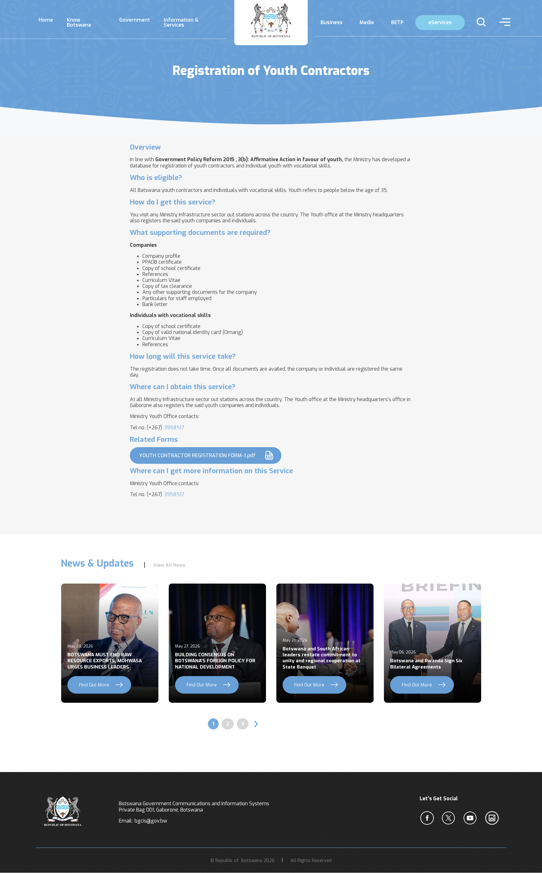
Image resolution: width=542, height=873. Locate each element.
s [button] (478, 22)
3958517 (174, 427)
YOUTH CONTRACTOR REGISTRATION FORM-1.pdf (197, 455)
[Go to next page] (256, 723)
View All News (169, 565)
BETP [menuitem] (397, 22)
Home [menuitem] (46, 20)
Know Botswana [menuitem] (79, 22)
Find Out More (94, 685)
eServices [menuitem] (440, 22)
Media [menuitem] (366, 22)
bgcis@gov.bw (151, 820)
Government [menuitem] (134, 20)
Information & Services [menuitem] (181, 22)
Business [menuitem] (332, 22)
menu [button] (503, 22)
